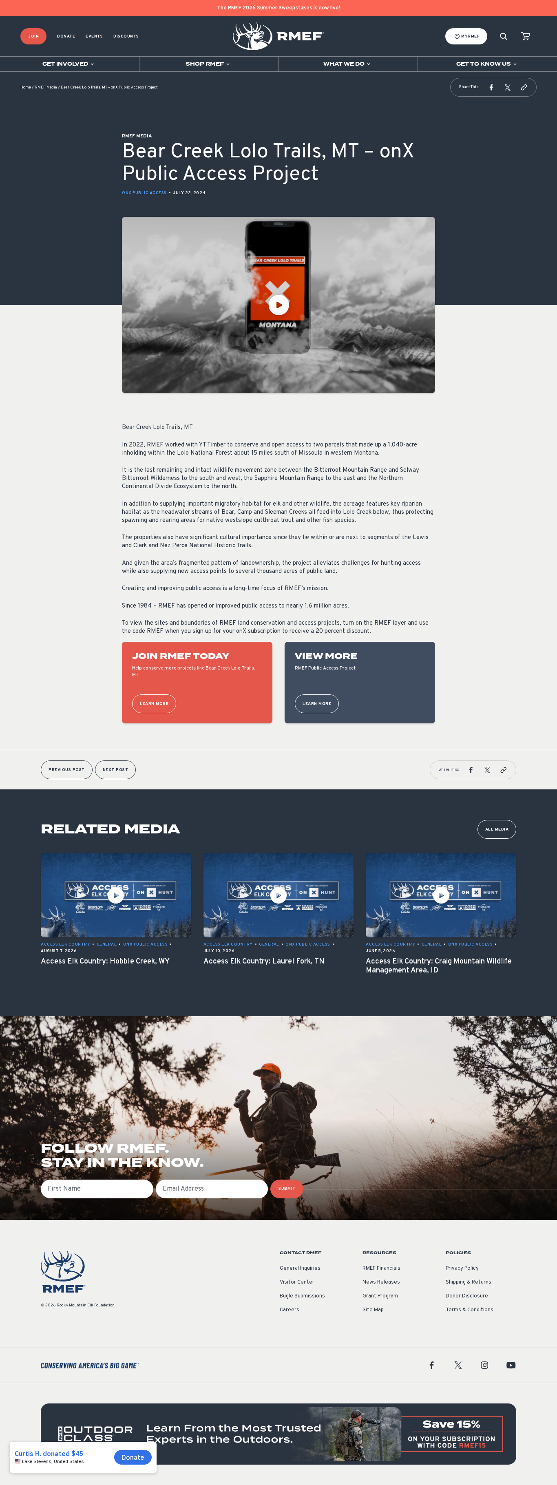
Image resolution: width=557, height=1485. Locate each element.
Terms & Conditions (469, 1310)
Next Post (115, 770)
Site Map (373, 1310)
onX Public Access (144, 193)
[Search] (503, 36)
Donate (66, 36)
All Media (497, 829)
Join (33, 36)
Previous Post (67, 770)
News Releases (381, 1282)
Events (94, 36)
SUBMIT (286, 1188)
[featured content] (278, 1434)
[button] (491, 87)
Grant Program (380, 1296)
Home (25, 87)
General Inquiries (300, 1268)
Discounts (126, 36)
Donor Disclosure (467, 1296)
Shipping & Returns (468, 1282)
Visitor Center (297, 1282)
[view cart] (525, 36)
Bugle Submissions (302, 1296)
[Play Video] (278, 305)
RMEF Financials (381, 1268)
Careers (289, 1310)
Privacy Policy (462, 1268)
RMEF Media (46, 87)
